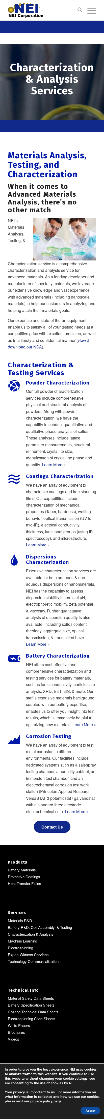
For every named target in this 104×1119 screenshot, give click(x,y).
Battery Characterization (58, 656)
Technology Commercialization (33, 961)
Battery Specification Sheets (31, 1005)
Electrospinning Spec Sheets (31, 1018)
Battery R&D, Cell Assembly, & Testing (40, 927)
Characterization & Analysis (31, 934)
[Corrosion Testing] (14, 739)
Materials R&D (20, 920)
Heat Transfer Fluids (24, 883)
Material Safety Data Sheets (31, 998)
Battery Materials (22, 869)
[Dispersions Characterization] (14, 559)
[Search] (77, 10)
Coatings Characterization (59, 476)
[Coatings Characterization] (14, 479)
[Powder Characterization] (14, 385)
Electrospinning (20, 947)
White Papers (19, 1025)
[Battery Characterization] (14, 659)
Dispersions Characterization (47, 559)
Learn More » (54, 464)
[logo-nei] (43, 10)
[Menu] (89, 10)
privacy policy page (45, 1101)
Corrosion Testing (48, 736)
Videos (13, 1039)
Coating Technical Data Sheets (33, 1011)
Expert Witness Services (28, 954)
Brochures (16, 1032)
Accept (90, 1111)
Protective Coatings (24, 876)
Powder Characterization (57, 383)
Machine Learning (22, 941)
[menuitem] (77, 10)
